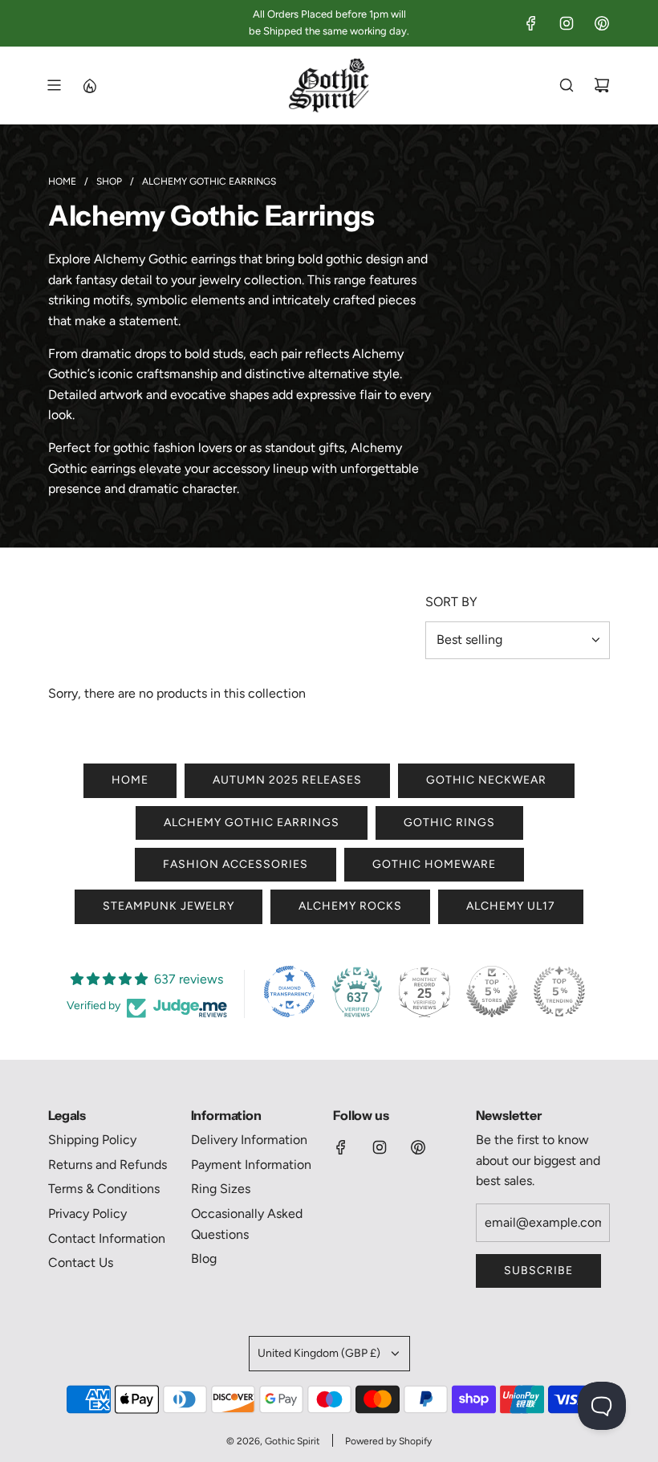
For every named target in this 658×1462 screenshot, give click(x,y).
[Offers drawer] (89, 85)
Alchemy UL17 (510, 906)
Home (130, 780)
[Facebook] (531, 23)
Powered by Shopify (388, 1441)
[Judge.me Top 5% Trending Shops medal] (559, 991)
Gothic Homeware (434, 864)
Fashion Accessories (235, 864)
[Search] (566, 85)
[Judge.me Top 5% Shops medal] (492, 991)
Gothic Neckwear (486, 780)
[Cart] (601, 85)
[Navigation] (53, 85)
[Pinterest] (601, 23)
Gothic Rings (449, 822)
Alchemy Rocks (350, 906)
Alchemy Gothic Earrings (251, 822)
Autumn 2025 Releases (287, 780)
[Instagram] (566, 23)
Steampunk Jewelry (168, 906)
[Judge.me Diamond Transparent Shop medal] (289, 991)
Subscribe (538, 1270)
